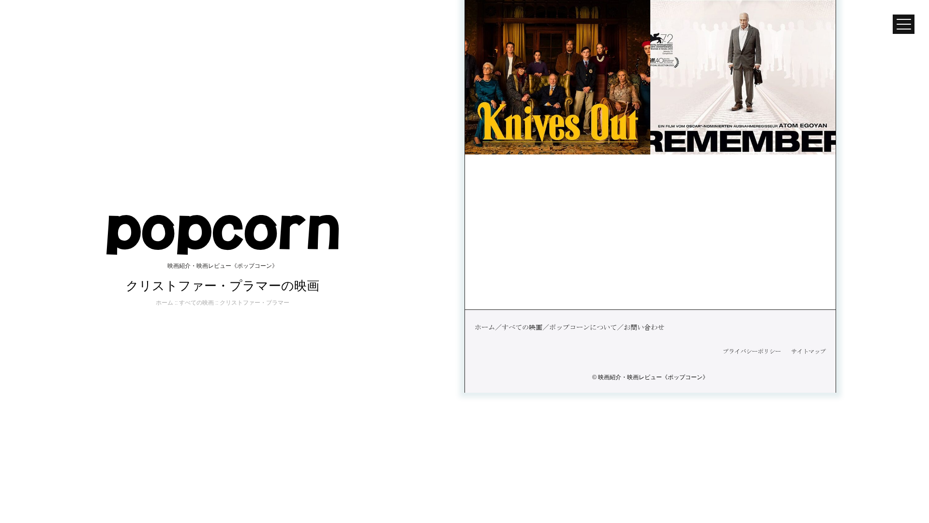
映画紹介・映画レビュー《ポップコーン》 (653, 377)
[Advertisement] (650, 232)
